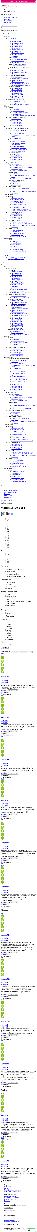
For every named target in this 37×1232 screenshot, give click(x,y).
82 (7, 556)
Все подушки (12, 162)
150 (7, 539)
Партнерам (7, 22)
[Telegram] (12, 514)
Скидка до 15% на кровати (16, 259)
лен (7, 599)
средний (9, 584)
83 (7, 557)
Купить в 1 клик (13, 690)
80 (7, 526)
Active (8, 623)
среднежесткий (11, 586)
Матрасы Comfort (16, 45)
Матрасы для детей (17, 70)
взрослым (9, 613)
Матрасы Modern (16, 41)
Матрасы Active (16, 48)
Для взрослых (15, 181)
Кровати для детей (17, 114)
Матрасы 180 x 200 (17, 98)
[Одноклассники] (4, 514)
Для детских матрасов (18, 151)
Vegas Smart (10, 632)
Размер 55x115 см (16, 154)
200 (7, 548)
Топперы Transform (17, 103)
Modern (8, 630)
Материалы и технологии (12, 1191)
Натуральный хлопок (18, 143)
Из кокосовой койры (17, 133)
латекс (8, 594)
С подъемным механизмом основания (23, 115)
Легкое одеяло (15, 231)
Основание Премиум (17, 125)
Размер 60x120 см (16, 156)
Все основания (16, 119)
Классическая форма (17, 165)
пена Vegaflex (10, 603)
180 (7, 544)
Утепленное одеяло (17, 235)
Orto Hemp (9, 598)
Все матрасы (12, 38)
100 (7, 530)
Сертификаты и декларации (12, 1190)
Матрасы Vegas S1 (17, 54)
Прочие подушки (16, 169)
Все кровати (15, 109)
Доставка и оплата (10, 492)
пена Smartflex (10, 605)
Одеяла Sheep (15, 244)
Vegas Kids (14, 56)
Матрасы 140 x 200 (17, 94)
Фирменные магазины (11, 17)
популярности (23, 651)
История (7, 1188)
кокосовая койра (11, 596)
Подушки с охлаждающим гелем (21, 178)
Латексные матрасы (17, 61)
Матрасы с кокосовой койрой (20, 83)
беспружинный (11, 571)
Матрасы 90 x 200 (16, 93)
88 (7, 559)
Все (7, 519)
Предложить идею (10, 1220)
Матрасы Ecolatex (16, 46)
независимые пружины (13, 573)
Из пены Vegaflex (16, 138)
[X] (7, 514)
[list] (1, 642)
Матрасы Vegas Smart (17, 53)
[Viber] (9, 514)
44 (7, 522)
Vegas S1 (9, 637)
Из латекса (14, 132)
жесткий (9, 588)
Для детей (14, 183)
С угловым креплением (18, 148)
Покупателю (8, 20)
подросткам (10, 616)
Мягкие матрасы (16, 80)
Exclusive (9, 628)
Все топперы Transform (18, 130)
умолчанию (15, 651)
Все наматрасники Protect (19, 141)
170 (7, 542)
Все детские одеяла (17, 230)
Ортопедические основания (20, 104)
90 (7, 528)
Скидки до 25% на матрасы (16, 257)
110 (7, 531)
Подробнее (4, 690)
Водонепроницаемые (18, 146)
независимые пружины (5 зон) (15, 576)
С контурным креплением (19, 149)
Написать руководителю (11, 1221)
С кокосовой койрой (17, 202)
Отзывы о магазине (10, 1199)
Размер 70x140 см (16, 159)
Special (8, 633)
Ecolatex (8, 626)
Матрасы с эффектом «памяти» (21, 85)
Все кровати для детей (18, 207)
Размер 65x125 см (16, 157)
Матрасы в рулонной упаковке (20, 62)
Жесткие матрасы (16, 77)
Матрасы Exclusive (17, 43)
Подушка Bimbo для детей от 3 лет (22, 222)
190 (7, 546)
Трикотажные (15, 144)
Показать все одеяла (17, 241)
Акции (6, 255)
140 (7, 537)
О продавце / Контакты (11, 1197)
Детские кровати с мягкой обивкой (22, 210)
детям (8, 615)
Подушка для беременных (19, 170)
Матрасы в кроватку (17, 199)
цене (30, 651)
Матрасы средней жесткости (20, 78)
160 (7, 540)
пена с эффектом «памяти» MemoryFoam (18, 601)
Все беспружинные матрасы (20, 59)
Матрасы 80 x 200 (16, 90)
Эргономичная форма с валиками (21, 167)
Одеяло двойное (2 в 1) (18, 236)
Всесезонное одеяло (17, 233)
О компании (8, 1186)
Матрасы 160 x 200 (17, 96)
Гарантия (7, 1201)
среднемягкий (10, 582)
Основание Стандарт (17, 120)
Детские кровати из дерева (19, 209)
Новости (7, 19)
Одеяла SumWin (16, 243)
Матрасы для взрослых (18, 74)
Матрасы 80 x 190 (16, 88)
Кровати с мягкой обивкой (19, 112)
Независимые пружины (18, 65)
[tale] (3, 642)
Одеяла (10, 239)
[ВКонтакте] (2, 514)
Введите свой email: (10, 1205)
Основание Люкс (16, 122)
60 (7, 524)
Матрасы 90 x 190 (16, 91)
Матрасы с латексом (17, 82)
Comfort (8, 624)
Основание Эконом (17, 123)
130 (7, 535)
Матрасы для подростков (19, 72)
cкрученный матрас (12, 574)
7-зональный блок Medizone (20, 67)
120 (7, 533)
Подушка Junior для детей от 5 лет (21, 223)
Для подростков (16, 185)
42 (7, 521)
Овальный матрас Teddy (18, 204)
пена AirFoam (10, 607)
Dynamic (9, 635)
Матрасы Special (16, 51)
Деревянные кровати (17, 111)
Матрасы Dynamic (17, 49)
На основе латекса (17, 201)
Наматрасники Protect (18, 101)
